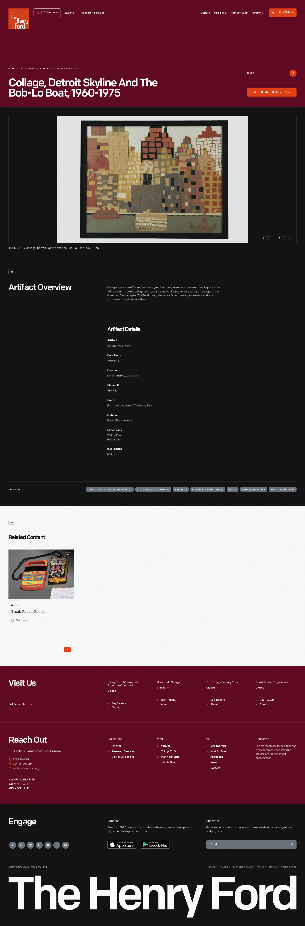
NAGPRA (212, 867)
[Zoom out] (271, 238)
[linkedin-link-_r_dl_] (39, 845)
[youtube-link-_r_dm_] (48, 845)
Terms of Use (289, 867)
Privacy (261, 867)
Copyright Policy (243, 867)
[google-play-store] (155, 844)
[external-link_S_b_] (49, 764)
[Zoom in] (263, 238)
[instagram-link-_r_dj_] (21, 845)
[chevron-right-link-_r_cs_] (67, 649)
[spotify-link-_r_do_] (65, 845)
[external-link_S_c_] (49, 768)
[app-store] (121, 844)
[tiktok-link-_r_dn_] (56, 845)
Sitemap (273, 867)
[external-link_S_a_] (49, 760)
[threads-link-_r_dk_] (30, 845)
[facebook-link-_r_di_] (12, 845)
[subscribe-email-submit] (292, 844)
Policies (225, 867)
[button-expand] (67, 554)
